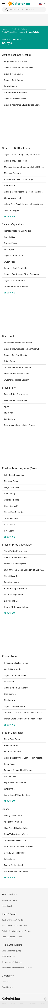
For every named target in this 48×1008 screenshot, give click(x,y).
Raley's (24, 29)
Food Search (7, 906)
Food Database (9, 894)
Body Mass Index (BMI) (11, 951)
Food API (5, 982)
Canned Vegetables (13, 224)
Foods (14, 29)
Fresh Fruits (9, 387)
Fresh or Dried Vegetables (17, 544)
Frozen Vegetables (13, 732)
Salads (5, 809)
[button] (42, 4)
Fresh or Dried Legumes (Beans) (20, 468)
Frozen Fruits (9, 656)
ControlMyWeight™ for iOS (13, 920)
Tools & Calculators (12, 944)
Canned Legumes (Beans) (16, 54)
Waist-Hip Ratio (8, 956)
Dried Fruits (8, 336)
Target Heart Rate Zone (12, 962)
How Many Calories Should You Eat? (17, 968)
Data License (7, 987)
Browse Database (9, 900)
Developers (8, 975)
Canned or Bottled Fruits (16, 148)
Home (4, 29)
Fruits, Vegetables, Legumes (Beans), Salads (20, 32)
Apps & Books (9, 914)
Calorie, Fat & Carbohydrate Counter (17, 931)
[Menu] (4, 4)
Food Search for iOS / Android (14, 926)
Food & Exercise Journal (12, 937)
